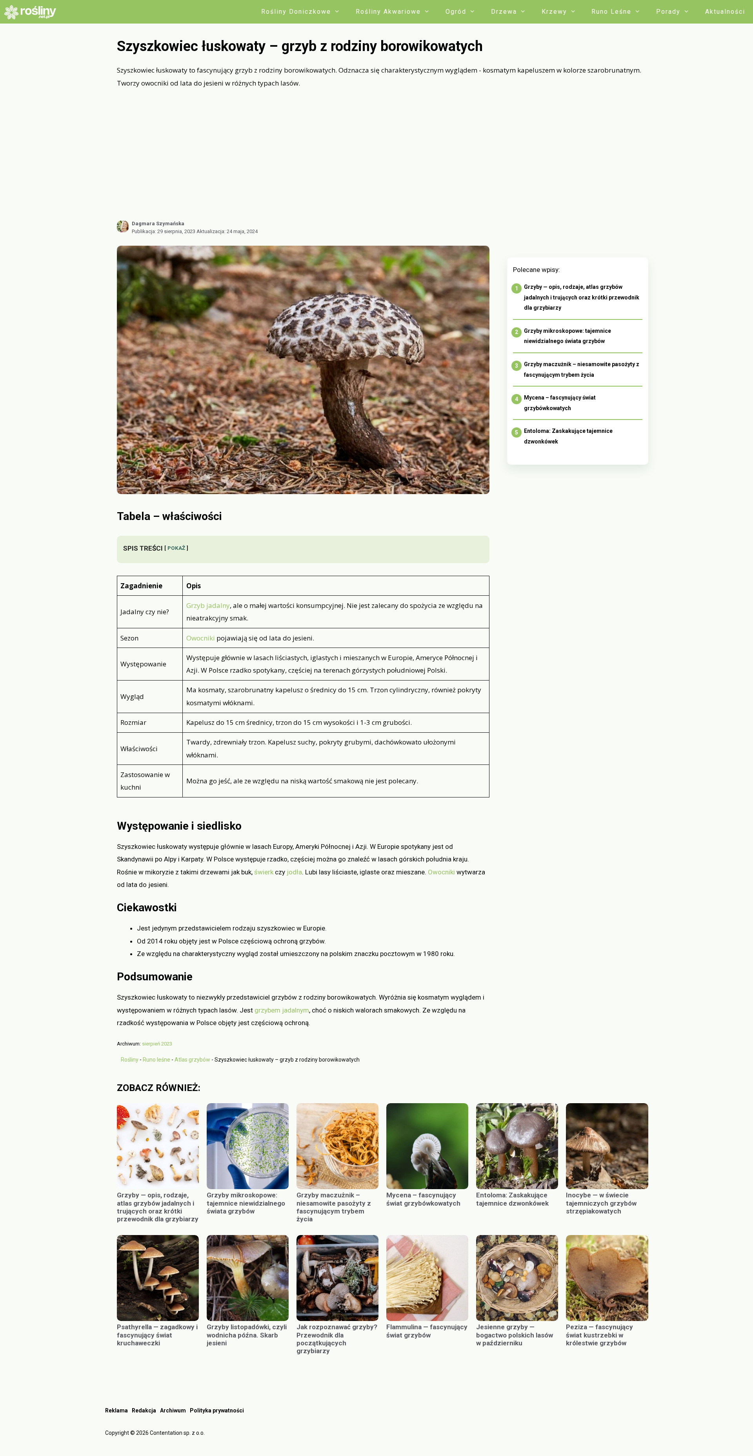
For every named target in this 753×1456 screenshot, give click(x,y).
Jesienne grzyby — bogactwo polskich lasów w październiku (514, 1335)
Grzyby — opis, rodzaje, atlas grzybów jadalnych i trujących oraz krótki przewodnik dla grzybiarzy (581, 297)
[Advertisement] (382, 154)
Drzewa (504, 11)
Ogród (456, 11)
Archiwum (173, 1410)
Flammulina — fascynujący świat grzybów (426, 1331)
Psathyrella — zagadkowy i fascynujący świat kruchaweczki (157, 1335)
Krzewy (554, 11)
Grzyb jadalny (208, 605)
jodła (294, 872)
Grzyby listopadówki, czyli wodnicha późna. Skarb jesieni (247, 1335)
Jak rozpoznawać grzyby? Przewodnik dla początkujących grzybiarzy (336, 1339)
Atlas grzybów (192, 1059)
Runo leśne (611, 11)
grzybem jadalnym (282, 1010)
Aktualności (725, 11)
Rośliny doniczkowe (296, 11)
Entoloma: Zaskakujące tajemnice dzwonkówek (512, 1199)
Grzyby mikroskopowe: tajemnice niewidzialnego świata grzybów (246, 1203)
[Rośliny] (33, 12)
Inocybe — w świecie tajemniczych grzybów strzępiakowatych (601, 1203)
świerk (263, 872)
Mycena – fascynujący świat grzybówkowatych (423, 1199)
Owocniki (200, 637)
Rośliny (129, 1059)
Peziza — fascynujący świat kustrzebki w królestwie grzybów (599, 1335)
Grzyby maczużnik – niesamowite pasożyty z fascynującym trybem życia (333, 1207)
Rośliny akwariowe (388, 11)
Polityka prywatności (217, 1410)
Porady (668, 11)
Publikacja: (163, 231)
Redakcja (144, 1410)
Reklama (116, 1410)
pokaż (176, 548)
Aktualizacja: (227, 231)
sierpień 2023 (157, 1044)
